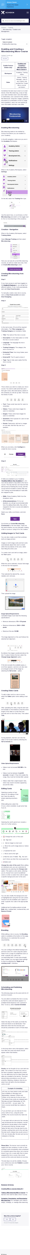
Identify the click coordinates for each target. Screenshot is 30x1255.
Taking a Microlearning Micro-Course (13, 1192)
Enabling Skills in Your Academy (12, 481)
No (13, 1219)
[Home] (7, 12)
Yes (7, 1219)
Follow (5, 58)
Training (10, 27)
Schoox (3, 27)
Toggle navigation (6, 39)
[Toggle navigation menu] (27, 12)
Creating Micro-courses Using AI (11, 1189)
